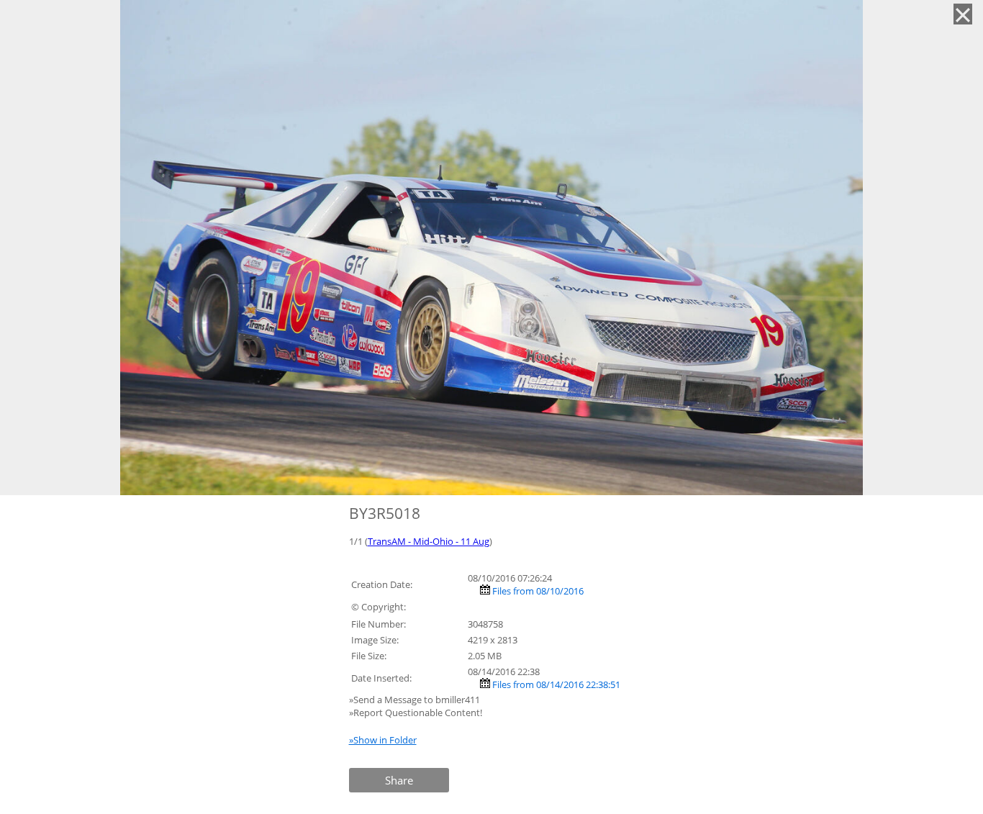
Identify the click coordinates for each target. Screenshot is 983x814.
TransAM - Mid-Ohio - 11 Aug (428, 541)
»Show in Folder (383, 739)
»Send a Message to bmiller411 (415, 699)
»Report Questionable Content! (415, 712)
